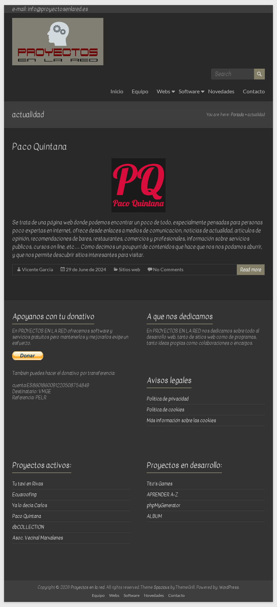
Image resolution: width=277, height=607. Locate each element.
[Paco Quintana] (138, 162)
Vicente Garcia (37, 269)
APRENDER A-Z (162, 494)
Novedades (221, 91)
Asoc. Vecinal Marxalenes (37, 537)
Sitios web (129, 269)
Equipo (140, 91)
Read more (250, 269)
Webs (163, 91)
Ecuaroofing (24, 494)
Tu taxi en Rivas (27, 483)
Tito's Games (159, 483)
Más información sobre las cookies (181, 420)
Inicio (116, 91)
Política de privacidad (167, 398)
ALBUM (154, 516)
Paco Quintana (39, 146)
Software (189, 91)
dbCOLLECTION (28, 527)
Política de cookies (165, 409)
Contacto (254, 91)
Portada (237, 115)
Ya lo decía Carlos (29, 505)
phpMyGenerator (163, 505)
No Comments (168, 269)
